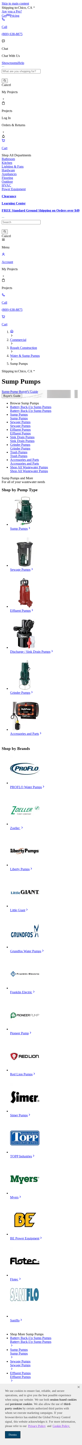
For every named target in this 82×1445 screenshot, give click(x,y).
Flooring (7, 178)
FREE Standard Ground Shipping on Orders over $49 (40, 210)
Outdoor (7, 181)
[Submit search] (5, 80)
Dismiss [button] (13, 1434)
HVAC (6, 185)
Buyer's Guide (11, 395)
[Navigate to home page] (3, 67)
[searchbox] (21, 71)
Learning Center (14, 203)
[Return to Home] (11, 332)
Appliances (9, 174)
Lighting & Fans (13, 166)
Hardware (8, 170)
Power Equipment (14, 189)
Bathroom (8, 159)
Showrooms (10, 63)
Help (21, 63)
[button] (78, 1387)
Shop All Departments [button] (16, 155)
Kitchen (7, 163)
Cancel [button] (6, 85)
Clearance (9, 196)
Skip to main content (15, 3)
